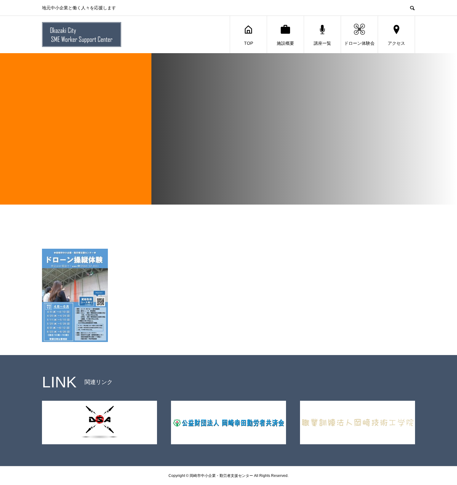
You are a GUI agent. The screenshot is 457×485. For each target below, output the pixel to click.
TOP (248, 43)
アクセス (396, 43)
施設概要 (285, 43)
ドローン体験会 (359, 43)
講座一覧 (322, 43)
